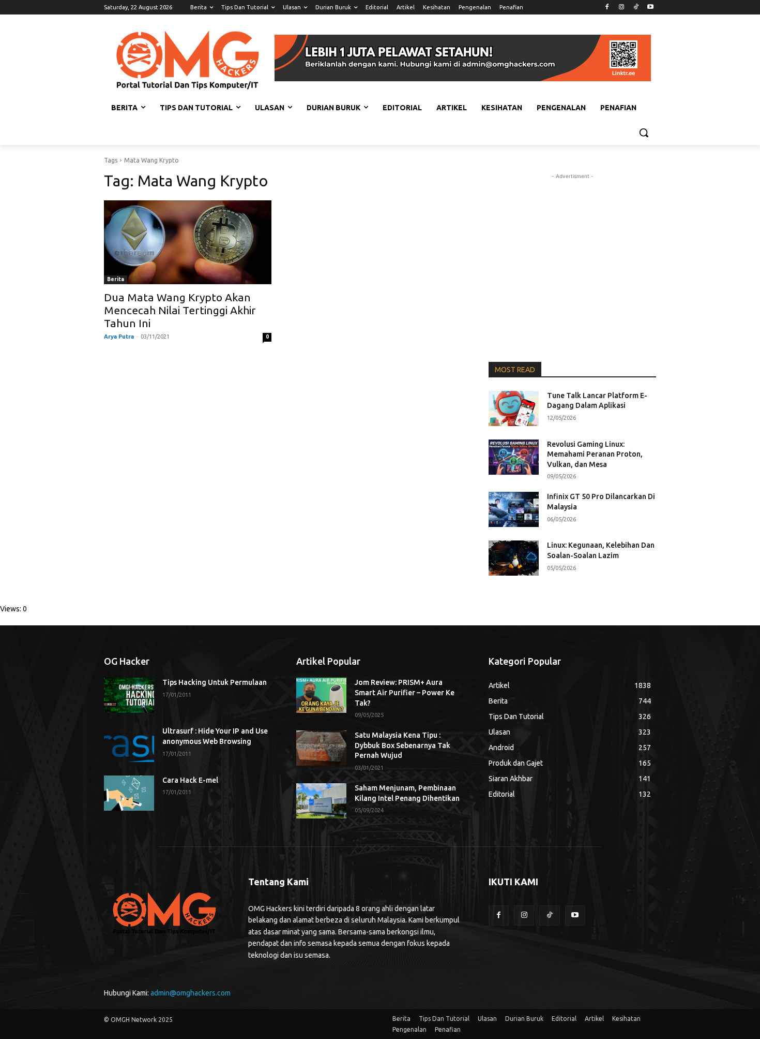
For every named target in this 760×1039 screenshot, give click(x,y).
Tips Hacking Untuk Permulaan (214, 682)
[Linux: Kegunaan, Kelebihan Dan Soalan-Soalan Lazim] (514, 558)
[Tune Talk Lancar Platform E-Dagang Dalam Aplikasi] (514, 408)
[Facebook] (607, 7)
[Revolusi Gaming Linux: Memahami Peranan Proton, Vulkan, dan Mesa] (514, 457)
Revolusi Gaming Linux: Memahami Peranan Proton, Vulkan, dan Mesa (595, 454)
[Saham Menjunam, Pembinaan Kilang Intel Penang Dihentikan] (321, 800)
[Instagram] (622, 7)
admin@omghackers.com (190, 993)
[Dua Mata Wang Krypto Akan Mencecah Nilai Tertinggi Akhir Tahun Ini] (187, 242)
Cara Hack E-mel (190, 780)
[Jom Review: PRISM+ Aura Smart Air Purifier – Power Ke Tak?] (321, 695)
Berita (115, 279)
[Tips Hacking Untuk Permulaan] (129, 695)
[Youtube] (650, 7)
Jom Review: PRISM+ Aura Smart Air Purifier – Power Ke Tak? (404, 692)
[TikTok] (636, 7)
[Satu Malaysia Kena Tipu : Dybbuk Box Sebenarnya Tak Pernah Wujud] (321, 748)
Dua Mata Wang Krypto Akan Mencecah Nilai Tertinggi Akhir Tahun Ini (180, 310)
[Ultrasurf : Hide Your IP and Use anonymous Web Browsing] (129, 744)
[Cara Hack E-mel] (129, 793)
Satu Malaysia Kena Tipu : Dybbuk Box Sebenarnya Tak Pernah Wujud (402, 745)
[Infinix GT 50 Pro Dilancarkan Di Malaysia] (514, 509)
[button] (643, 132)
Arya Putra (119, 336)
